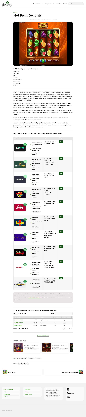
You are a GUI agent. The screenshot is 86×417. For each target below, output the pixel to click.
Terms (5, 391)
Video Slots (58, 3)
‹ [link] (62, 328)
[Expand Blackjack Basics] (54, 4)
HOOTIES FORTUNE (18, 322)
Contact (65, 3)
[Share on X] (19, 364)
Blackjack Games (37, 3)
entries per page (22, 313)
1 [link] (64, 328)
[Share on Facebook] (21, 364)
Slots (15, 12)
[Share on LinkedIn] (24, 364)
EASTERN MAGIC (18, 325)
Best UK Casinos (28, 394)
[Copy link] (27, 364)
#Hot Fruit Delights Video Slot (20, 358)
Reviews (26, 391)
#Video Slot (38, 358)
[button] (53, 317)
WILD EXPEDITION (18, 320)
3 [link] (69, 328)
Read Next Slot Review (43, 336)
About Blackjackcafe (8, 389)
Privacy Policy (7, 394)
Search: (53, 313)
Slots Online (27, 389)
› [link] (71, 328)
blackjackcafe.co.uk (35, 19)
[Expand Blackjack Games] (42, 4)
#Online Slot (31, 358)
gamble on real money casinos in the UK (34, 297)
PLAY (61, 141)
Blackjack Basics (49, 3)
